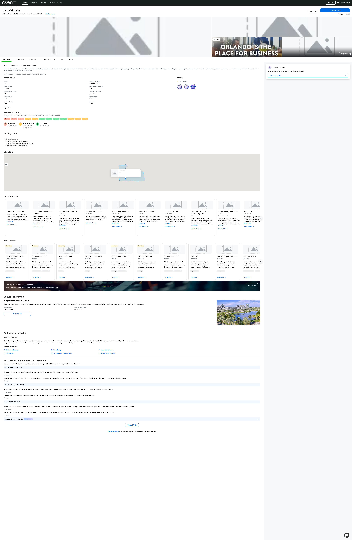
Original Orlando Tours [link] (93, 256)
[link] (16, 249)
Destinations (43, 3)
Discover (52, 3)
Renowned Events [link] (250, 256)
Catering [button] (114, 271)
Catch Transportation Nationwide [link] (227, 256)
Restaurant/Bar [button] (10, 271)
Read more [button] (10, 221)
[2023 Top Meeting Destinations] (193, 87)
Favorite (314, 11)
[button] (105, 37)
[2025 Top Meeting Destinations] (186, 87)
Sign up (343, 3)
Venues (25, 2)
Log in (348, 3)
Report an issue (113, 432)
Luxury (59, 3)
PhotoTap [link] (194, 256)
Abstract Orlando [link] (65, 256)
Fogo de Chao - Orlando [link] (121, 256)
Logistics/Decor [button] (36, 271)
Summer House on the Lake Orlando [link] (16, 256)
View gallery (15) (345, 54)
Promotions (33, 3)
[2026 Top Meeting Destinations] (180, 87)
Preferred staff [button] (45, 271)
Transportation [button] (221, 271)
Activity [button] (61, 271)
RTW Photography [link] (39, 256)
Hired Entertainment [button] (248, 271)
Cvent (3, 7)
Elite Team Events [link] (145, 256)
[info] (349, 14)
